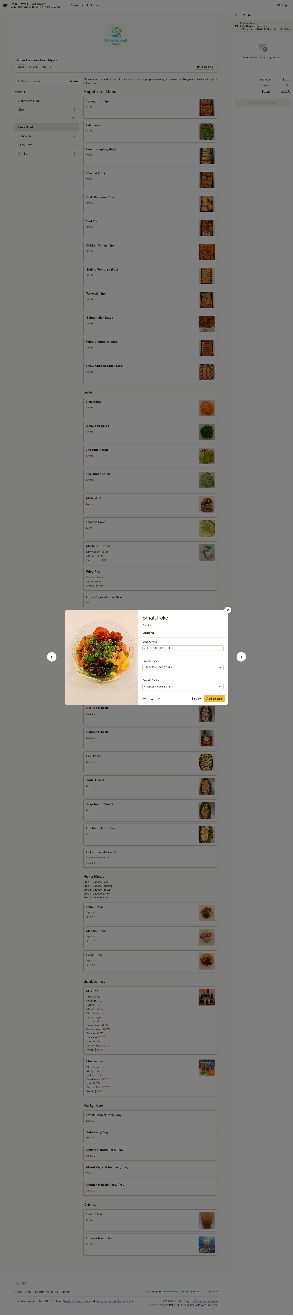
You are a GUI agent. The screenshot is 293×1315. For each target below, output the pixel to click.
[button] (52, 661)
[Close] (227, 610)
